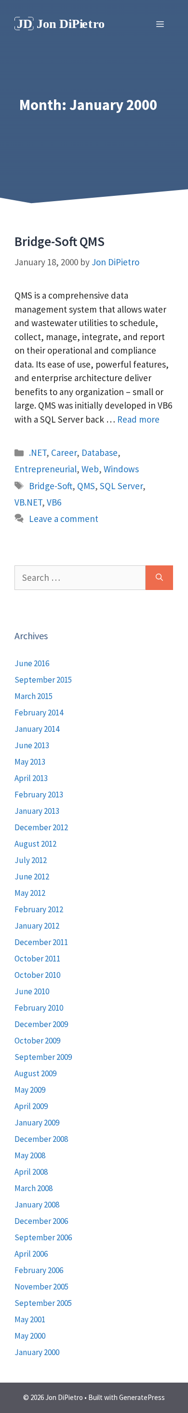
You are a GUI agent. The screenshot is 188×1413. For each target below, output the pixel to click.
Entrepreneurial (45, 469)
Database (99, 452)
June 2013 (31, 745)
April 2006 (31, 1253)
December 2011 (41, 942)
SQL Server (121, 486)
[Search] (159, 577)
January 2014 (36, 729)
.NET (37, 452)
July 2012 (30, 860)
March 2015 (33, 696)
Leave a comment (63, 518)
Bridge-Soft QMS (59, 241)
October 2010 (37, 975)
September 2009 (43, 1057)
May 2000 (29, 1336)
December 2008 (41, 1139)
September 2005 (43, 1303)
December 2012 (41, 827)
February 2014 (38, 712)
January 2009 (36, 1122)
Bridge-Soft (50, 486)
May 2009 (29, 1089)
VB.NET (28, 502)
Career (64, 452)
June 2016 (31, 663)
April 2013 (31, 778)
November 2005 (41, 1286)
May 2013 (29, 761)
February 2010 (38, 1007)
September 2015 (43, 679)
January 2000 (36, 1352)
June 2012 (31, 876)
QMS (86, 486)
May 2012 (29, 893)
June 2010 (31, 991)
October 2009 (37, 1040)
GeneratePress (142, 1397)
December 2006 (41, 1221)
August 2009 (35, 1073)
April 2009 (31, 1106)
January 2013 (36, 811)
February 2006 (38, 1270)
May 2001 (29, 1319)
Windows (121, 469)
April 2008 (31, 1171)
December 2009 (41, 1024)
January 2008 (36, 1204)
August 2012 (35, 843)
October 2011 (37, 958)
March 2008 (33, 1188)
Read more (138, 419)
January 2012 (36, 925)
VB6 (54, 502)
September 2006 (43, 1237)
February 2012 (38, 909)
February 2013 (38, 794)
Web (90, 469)
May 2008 (29, 1155)
